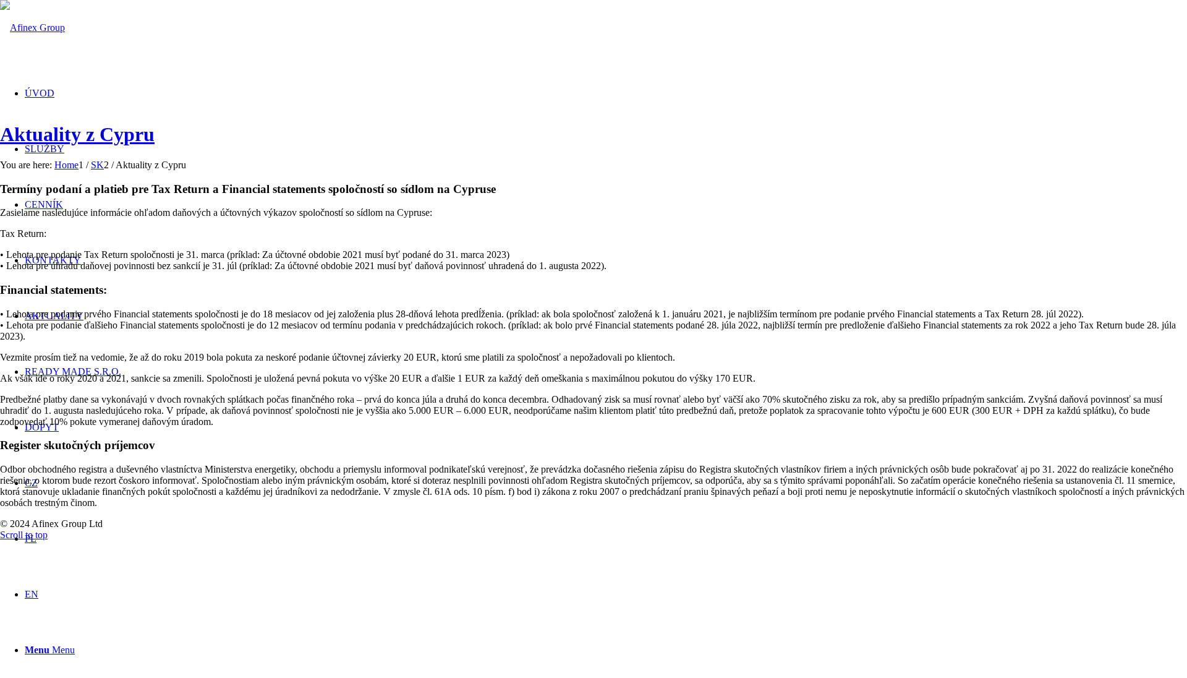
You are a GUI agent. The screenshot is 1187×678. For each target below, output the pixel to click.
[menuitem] (39, 93)
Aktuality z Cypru (77, 134)
